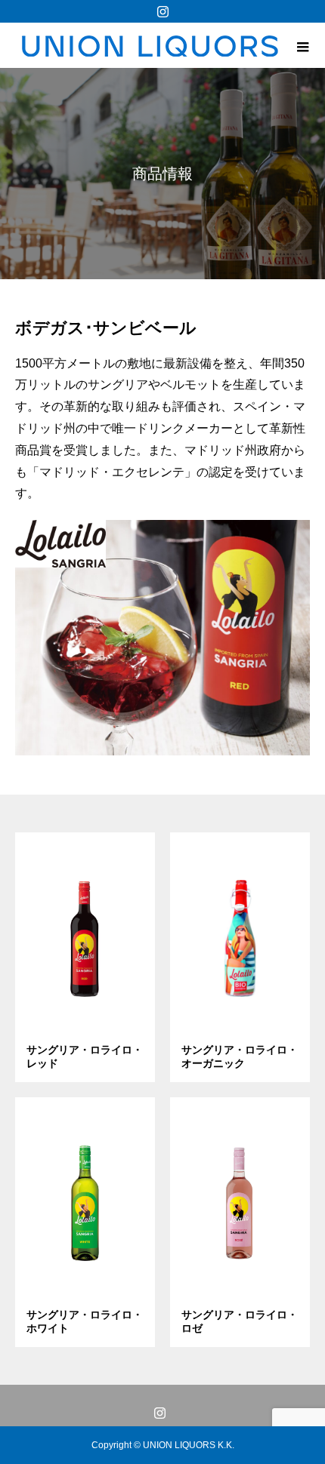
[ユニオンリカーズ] (149, 45)
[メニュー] (302, 45)
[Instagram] (162, 11)
